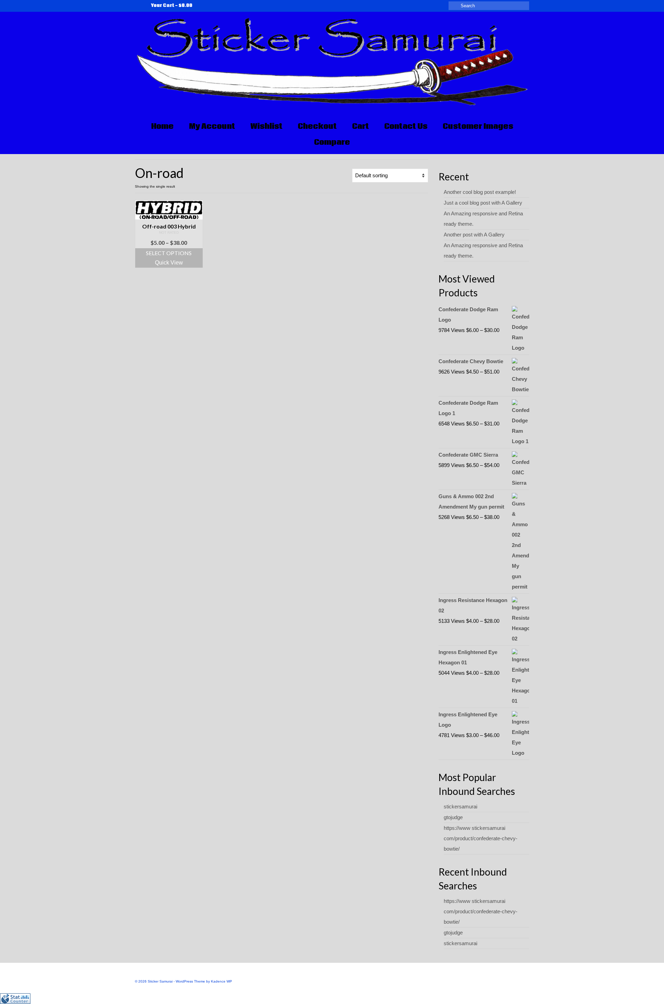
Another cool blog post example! (480, 192)
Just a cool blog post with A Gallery (483, 203)
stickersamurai (460, 806)
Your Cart (171, 6)
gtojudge (453, 817)
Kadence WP (221, 981)
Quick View (169, 263)
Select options (169, 253)
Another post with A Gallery (474, 234)
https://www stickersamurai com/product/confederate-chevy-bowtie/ (480, 838)
